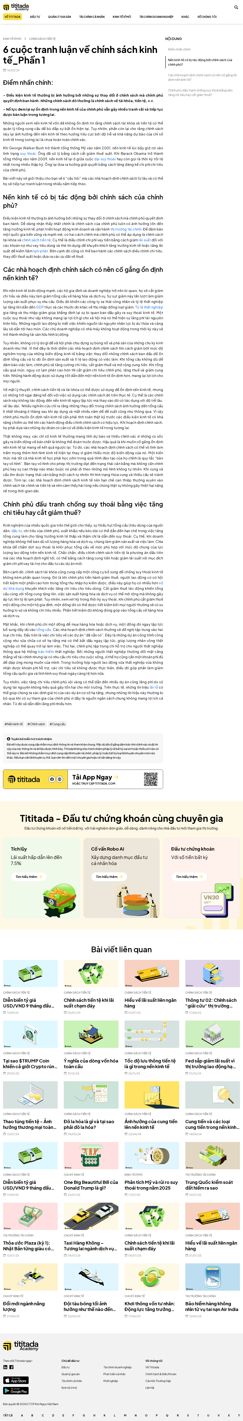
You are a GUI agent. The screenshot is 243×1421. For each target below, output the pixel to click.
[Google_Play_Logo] (16, 1390)
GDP (40, 307)
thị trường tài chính (125, 229)
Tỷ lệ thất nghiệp (149, 307)
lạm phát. (41, 251)
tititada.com (105, 783)
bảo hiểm (46, 651)
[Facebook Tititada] (11, 1367)
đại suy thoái (105, 159)
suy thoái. (28, 153)
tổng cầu (43, 629)
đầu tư (16, 530)
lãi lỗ (154, 687)
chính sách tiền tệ (36, 240)
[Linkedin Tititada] (5, 1367)
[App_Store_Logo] (16, 1380)
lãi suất (145, 240)
